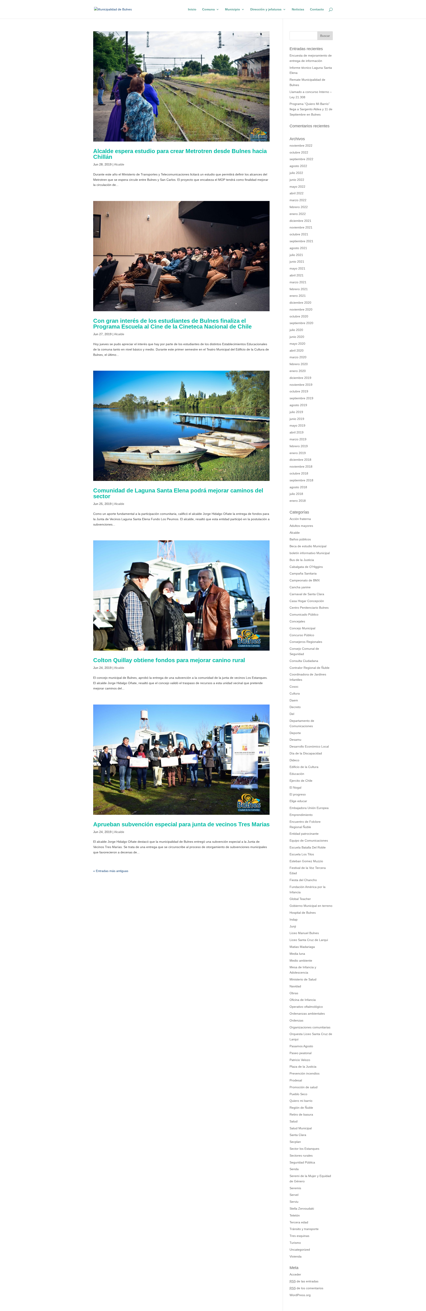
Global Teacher (300, 899)
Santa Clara (298, 1135)
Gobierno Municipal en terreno (311, 905)
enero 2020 (298, 371)
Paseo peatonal (301, 1053)
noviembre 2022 (301, 145)
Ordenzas (296, 1020)
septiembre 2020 (301, 323)
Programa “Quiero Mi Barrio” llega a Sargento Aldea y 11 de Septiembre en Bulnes (311, 109)
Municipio (232, 9)
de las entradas (304, 1281)
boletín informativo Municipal (310, 553)
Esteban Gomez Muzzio (306, 861)
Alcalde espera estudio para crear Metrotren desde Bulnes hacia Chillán (180, 154)
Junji (293, 926)
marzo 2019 (298, 439)
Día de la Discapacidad (306, 753)
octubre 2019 (299, 391)
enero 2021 (298, 295)
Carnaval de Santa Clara (307, 594)
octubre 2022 (299, 152)
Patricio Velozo (300, 1060)
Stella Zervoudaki (302, 1208)
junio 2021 (297, 261)
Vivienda (296, 1256)
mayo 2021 (297, 268)
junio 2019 (297, 419)
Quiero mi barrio (301, 1100)
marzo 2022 (298, 200)
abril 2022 (297, 193)
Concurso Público (302, 635)
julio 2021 (296, 255)
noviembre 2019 (301, 384)
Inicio (192, 9)
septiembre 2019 (301, 398)
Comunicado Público (304, 614)
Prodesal (296, 1080)
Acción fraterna (300, 519)
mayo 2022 (297, 186)
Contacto (317, 9)
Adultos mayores (301, 526)
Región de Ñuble (301, 1107)
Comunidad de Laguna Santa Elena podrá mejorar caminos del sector (178, 493)
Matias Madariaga (302, 947)
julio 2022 (296, 173)
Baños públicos (300, 539)
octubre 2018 (299, 473)
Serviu (294, 1201)
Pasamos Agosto (301, 1046)
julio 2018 (296, 494)
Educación (297, 774)
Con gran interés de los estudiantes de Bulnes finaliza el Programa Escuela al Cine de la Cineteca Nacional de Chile (172, 323)
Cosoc (294, 686)
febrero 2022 (299, 207)
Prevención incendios (305, 1073)
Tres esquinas (299, 1236)
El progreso (298, 794)
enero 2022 (298, 214)
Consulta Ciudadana (304, 661)
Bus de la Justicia (302, 560)
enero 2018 (298, 500)
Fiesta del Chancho (303, 880)
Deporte (295, 733)
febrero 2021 (299, 289)
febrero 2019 (299, 446)
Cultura (295, 693)
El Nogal (295, 787)
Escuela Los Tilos (302, 854)
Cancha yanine (300, 587)
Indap (294, 919)
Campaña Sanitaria (303, 573)
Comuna (208, 9)
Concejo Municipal (302, 628)
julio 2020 (296, 330)
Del (292, 714)
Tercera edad (299, 1222)
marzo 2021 (298, 282)
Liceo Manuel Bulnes (304, 933)
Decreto (295, 707)
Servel (294, 1195)
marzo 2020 (298, 357)
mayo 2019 (297, 425)
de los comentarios (306, 1288)
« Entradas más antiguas (110, 871)
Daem (294, 700)
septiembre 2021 (301, 241)
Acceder (295, 1274)
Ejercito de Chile (301, 780)
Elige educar (298, 801)
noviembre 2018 (301, 466)
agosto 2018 (298, 487)
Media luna (297, 953)
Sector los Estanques (304, 1148)
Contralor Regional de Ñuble (309, 667)
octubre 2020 (299, 316)
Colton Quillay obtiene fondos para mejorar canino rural (169, 660)
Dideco (294, 760)
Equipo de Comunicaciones (309, 840)
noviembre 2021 (301, 227)
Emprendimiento (301, 815)
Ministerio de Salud (303, 979)
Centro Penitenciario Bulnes (309, 607)
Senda (294, 1169)
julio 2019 (296, 412)
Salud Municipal (301, 1128)
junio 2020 (297, 337)
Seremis (295, 1188)
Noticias (298, 9)
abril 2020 (297, 350)
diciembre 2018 (300, 459)
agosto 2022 (298, 166)
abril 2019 (297, 432)
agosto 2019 (298, 405)
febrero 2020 (299, 364)
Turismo (295, 1242)
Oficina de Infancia (303, 1000)
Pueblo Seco (298, 1094)
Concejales (297, 621)
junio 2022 (297, 179)
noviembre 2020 (301, 309)
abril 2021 (297, 275)
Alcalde (119, 164)
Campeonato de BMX (305, 580)
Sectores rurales (301, 1155)
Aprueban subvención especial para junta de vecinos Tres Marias (181, 824)
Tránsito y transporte (304, 1229)
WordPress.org (300, 1295)
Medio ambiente (301, 960)
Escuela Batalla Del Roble (308, 847)
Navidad (295, 986)
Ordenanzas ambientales (307, 1013)
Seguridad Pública (302, 1162)
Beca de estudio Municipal (308, 546)
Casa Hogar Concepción (307, 601)
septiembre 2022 (301, 159)
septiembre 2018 (301, 480)
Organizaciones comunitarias (310, 1027)
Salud (294, 1121)
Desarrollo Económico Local (309, 746)
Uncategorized (300, 1249)
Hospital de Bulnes (303, 912)
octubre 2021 (299, 234)
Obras (294, 993)
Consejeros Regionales (306, 642)
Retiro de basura (301, 1114)
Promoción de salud (304, 1087)
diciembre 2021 (300, 220)
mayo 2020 (297, 343)
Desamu (295, 739)
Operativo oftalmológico (306, 1006)
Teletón (295, 1215)
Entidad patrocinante (304, 833)
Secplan (295, 1142)
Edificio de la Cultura (304, 767)
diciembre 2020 (300, 302)
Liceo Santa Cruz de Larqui (309, 940)
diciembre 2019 (300, 378)
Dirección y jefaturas (266, 9)
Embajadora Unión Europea (309, 808)
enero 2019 (298, 453)
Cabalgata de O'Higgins (306, 567)
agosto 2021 (298, 248)
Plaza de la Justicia (303, 1066)
